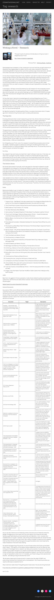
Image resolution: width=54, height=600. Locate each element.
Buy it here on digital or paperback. (24, 58)
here (38, 596)
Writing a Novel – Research (16, 47)
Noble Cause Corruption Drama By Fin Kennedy (15, 284)
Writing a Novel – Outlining (44, 63)
